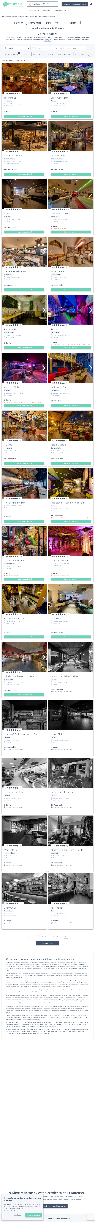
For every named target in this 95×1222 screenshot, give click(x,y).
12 (57, 936)
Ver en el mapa (47, 943)
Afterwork (46, 10)
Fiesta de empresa (60, 10)
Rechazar (18, 1215)
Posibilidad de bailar (64, 54)
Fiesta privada (34, 10)
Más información (9, 1210)
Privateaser (28, 968)
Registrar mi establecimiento (74, 4)
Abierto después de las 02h (83, 54)
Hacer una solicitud (24, 116)
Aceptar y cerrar (33, 1215)
